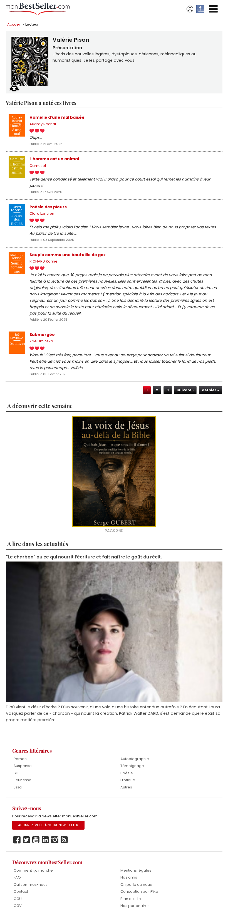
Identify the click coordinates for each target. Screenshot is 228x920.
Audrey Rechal (42, 124)
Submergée (42, 334)
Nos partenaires (135, 905)
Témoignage (132, 765)
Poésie (126, 773)
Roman (20, 758)
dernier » (210, 390)
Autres (126, 787)
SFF (16, 773)
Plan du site (130, 898)
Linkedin (45, 840)
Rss (64, 840)
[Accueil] (38, 9)
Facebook (17, 840)
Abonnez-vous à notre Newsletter (48, 825)
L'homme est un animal (54, 159)
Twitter (26, 840)
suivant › (185, 390)
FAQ (17, 877)
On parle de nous (136, 884)
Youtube (36, 840)
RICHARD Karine (43, 261)
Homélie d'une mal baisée (57, 117)
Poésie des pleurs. (48, 207)
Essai (18, 787)
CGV (18, 905)
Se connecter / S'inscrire (190, 9)
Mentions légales (135, 870)
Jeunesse (22, 780)
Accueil (14, 24)
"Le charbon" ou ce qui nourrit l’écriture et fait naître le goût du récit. (84, 557)
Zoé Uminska (41, 341)
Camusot (37, 165)
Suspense (23, 765)
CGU (18, 898)
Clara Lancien (41, 213)
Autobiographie (134, 758)
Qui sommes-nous (31, 884)
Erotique (127, 780)
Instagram (55, 840)
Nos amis (128, 877)
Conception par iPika (139, 891)
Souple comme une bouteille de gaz (67, 255)
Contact (21, 891)
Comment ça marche (33, 870)
